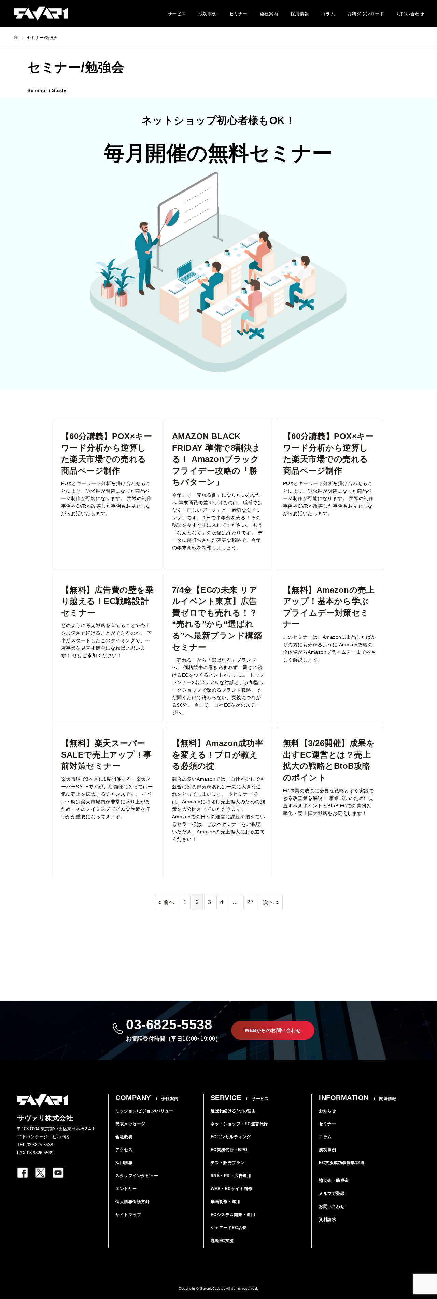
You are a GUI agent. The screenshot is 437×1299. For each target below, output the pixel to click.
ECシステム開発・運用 (233, 1214)
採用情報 (300, 13)
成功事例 (207, 13)
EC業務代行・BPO (229, 1149)
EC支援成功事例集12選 (341, 1162)
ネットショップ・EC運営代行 (239, 1123)
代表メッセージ (130, 1123)
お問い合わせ (410, 13)
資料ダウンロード (365, 13)
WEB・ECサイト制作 (232, 1188)
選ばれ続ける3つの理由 (233, 1111)
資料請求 (327, 1219)
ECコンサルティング (231, 1136)
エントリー (126, 1188)
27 (250, 902)
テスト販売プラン (228, 1162)
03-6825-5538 (173, 1029)
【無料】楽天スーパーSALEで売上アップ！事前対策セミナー (106, 754)
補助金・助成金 (334, 1180)
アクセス (123, 1149)
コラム (328, 13)
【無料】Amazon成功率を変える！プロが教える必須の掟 (218, 754)
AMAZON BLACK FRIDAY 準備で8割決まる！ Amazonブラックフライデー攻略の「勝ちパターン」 (216, 459)
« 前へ (166, 902)
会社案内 (269, 13)
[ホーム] (16, 37)
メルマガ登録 (331, 1193)
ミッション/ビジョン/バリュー (144, 1111)
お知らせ (327, 1111)
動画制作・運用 (226, 1201)
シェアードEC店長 (229, 1227)
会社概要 (123, 1136)
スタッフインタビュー (136, 1175)
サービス (177, 13)
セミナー (238, 13)
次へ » (271, 902)
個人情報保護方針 (132, 1201)
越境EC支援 (222, 1240)
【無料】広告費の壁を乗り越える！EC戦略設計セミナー (107, 601)
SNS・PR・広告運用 (231, 1175)
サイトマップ (128, 1214)
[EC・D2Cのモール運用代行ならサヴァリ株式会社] (41, 14)
